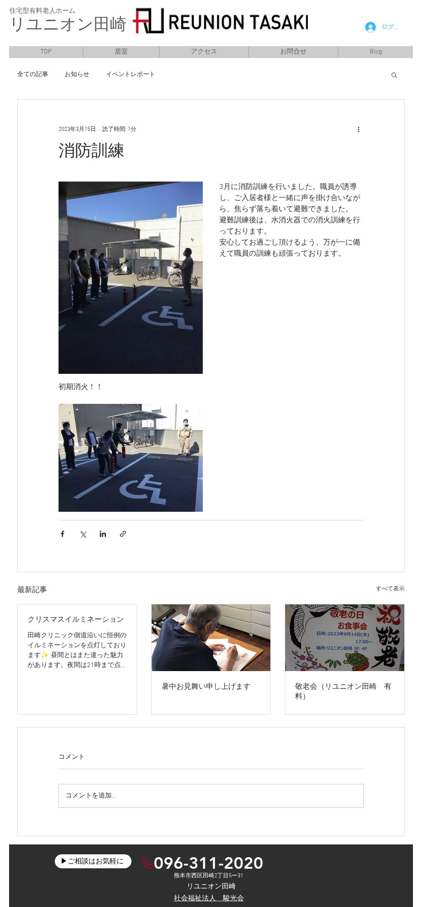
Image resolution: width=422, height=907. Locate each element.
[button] (394, 74)
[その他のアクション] (358, 129)
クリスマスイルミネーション (76, 620)
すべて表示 (390, 588)
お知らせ (77, 74)
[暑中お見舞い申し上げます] (211, 637)
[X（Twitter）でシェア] (83, 534)
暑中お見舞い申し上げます (206, 687)
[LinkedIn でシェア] (103, 534)
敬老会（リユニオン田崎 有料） (343, 692)
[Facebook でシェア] (62, 534)
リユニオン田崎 (68, 25)
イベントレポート (130, 74)
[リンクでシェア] (123, 534)
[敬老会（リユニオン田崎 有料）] (344, 637)
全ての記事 (32, 74)
